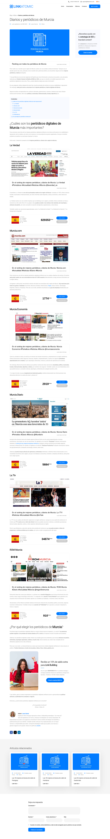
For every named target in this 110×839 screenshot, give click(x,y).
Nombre (30, 817)
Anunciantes (69, 6)
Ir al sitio (62, 218)
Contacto (84, 6)
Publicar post (62, 221)
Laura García (34, 24)
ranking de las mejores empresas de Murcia (27, 443)
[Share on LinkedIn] (19, 732)
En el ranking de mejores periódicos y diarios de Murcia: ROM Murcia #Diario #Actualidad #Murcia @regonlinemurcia (39, 588)
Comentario (31, 805)
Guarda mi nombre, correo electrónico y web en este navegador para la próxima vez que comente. (55, 825)
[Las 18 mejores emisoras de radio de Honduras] (55, 761)
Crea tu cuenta (87, 52)
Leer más (14, 783)
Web (65, 817)
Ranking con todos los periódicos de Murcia (29, 64)
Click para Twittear (61, 64)
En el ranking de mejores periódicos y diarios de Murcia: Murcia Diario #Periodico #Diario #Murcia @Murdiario (39, 433)
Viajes (49, 285)
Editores (77, 6)
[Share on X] (15, 732)
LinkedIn (38, 725)
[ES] (97, 1)
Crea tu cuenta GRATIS (55, 680)
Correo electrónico (51, 817)
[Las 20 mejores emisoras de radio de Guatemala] (86, 761)
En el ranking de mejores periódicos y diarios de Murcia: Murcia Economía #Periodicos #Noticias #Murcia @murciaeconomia (37, 347)
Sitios (42, 24)
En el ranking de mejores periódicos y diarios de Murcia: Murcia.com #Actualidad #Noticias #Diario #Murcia (39, 269)
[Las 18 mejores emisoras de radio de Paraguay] (24, 761)
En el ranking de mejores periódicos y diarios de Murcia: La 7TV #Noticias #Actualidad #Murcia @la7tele (37, 513)
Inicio (62, 6)
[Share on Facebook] (11, 732)
